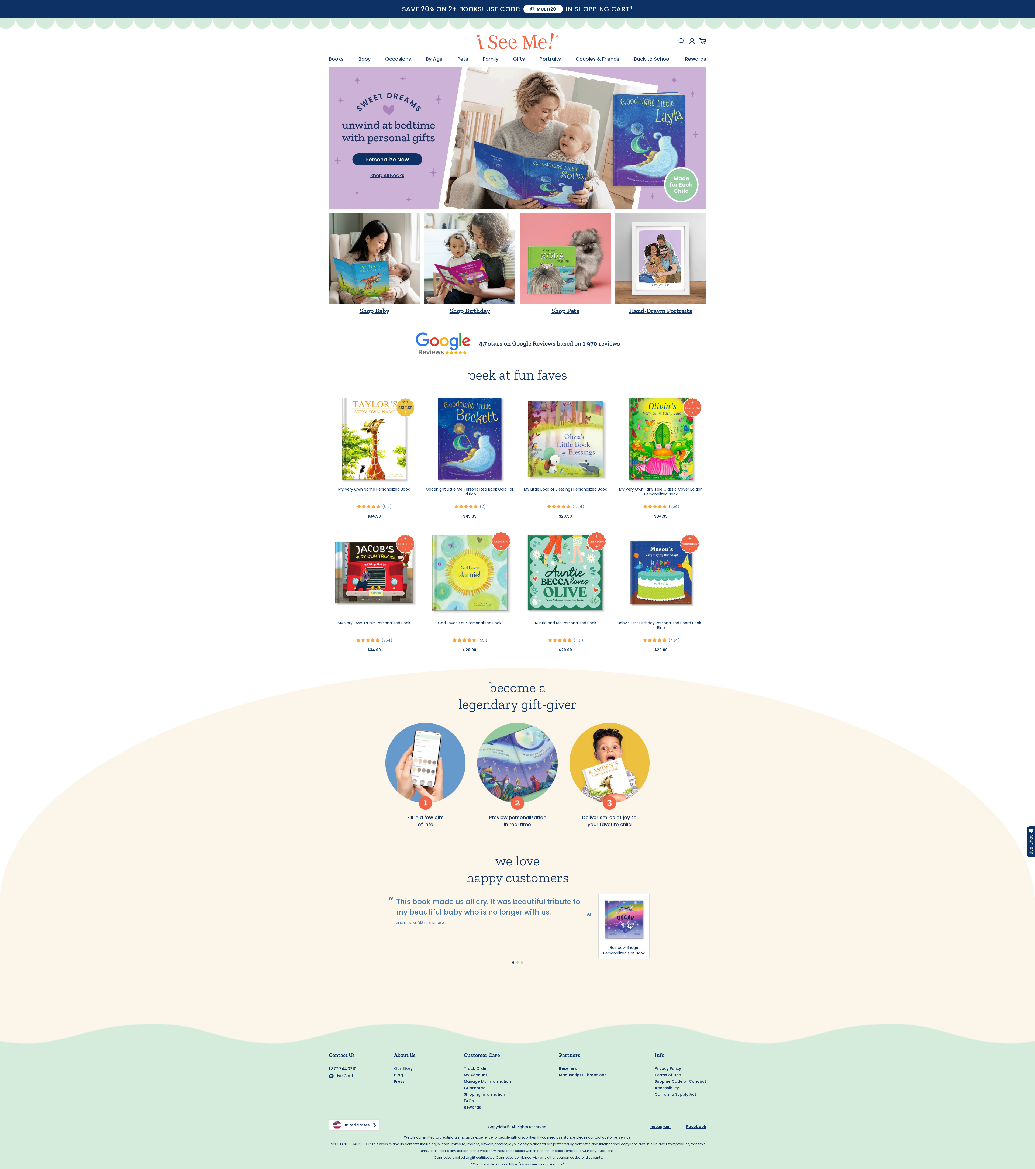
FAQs (469, 1101)
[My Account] (692, 41)
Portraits (550, 59)
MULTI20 (546, 9)
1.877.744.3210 (342, 1068)
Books (336, 59)
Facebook (696, 1126)
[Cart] (702, 41)
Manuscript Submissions (582, 1075)
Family (490, 59)
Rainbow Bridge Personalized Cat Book (624, 950)
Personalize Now (387, 159)
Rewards (695, 59)
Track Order (476, 1068)
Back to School (652, 59)
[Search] (681, 41)
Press (399, 1081)
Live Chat (344, 1075)
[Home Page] (517, 41)
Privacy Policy (668, 1068)
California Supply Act (675, 1094)
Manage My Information (487, 1081)
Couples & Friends (597, 59)
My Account (475, 1075)
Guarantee (474, 1088)
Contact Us (342, 1055)
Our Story (403, 1068)
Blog (398, 1075)
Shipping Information (484, 1094)
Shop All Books (387, 175)
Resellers (568, 1068)
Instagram (660, 1126)
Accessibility (667, 1088)
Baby (364, 59)
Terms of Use (668, 1075)
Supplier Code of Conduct (680, 1081)
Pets (462, 59)
